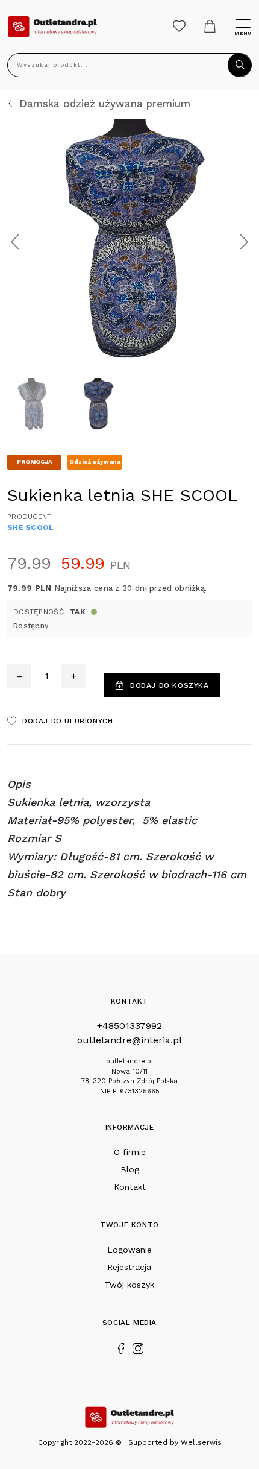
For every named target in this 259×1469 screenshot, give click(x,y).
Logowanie (129, 1249)
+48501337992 (129, 1025)
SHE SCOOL (30, 527)
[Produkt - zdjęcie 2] (129, 241)
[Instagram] (138, 1347)
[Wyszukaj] (240, 65)
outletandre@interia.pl (129, 1040)
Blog (129, 1169)
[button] (14, 241)
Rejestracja (129, 1267)
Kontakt (130, 1187)
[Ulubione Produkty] (179, 26)
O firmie (130, 1152)
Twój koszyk (129, 1284)
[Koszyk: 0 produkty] (210, 26)
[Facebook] (121, 1347)
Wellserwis (201, 1442)
